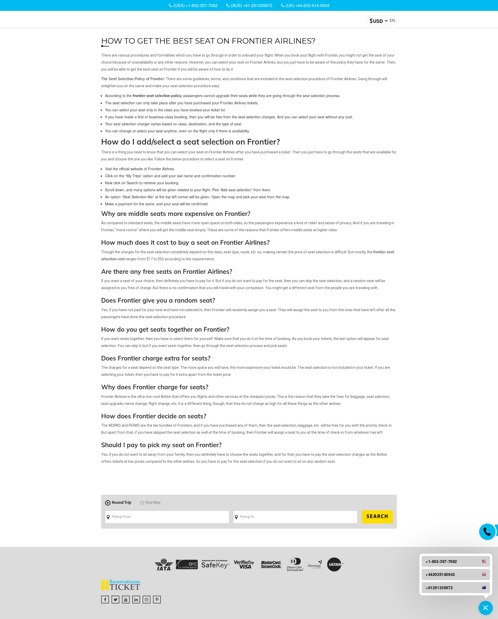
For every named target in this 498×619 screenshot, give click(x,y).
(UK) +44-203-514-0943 (307, 5)
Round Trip (122, 503)
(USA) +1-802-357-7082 (195, 5)
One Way (153, 503)
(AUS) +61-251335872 (251, 5)
